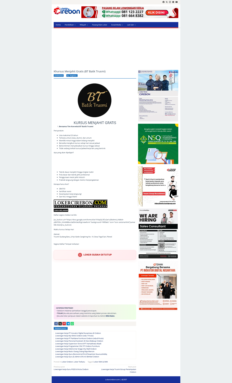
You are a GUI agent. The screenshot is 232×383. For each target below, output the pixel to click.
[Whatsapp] (72, 323)
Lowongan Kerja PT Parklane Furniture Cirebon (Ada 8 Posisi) (79, 338)
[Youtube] (176, 2)
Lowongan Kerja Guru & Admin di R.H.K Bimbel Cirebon (77, 356)
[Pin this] (64, 323)
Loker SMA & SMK (101, 362)
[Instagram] (170, 2)
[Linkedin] (173, 2)
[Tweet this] (60, 323)
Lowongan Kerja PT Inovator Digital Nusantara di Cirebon (78, 333)
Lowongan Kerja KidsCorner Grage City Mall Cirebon (76, 349)
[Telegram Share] (68, 323)
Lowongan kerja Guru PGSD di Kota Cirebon (71, 368)
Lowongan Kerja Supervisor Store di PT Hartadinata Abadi (78, 343)
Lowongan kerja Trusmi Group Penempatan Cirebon (118, 369)
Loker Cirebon (67, 362)
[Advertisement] (116, 49)
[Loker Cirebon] (67, 11)
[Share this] (56, 323)
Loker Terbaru (79, 362)
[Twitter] (166, 2)
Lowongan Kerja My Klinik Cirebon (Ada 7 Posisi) (74, 335)
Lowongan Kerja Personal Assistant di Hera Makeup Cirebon (79, 341)
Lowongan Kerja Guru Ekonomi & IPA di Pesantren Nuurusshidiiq (81, 354)
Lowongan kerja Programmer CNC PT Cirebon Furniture (77, 346)
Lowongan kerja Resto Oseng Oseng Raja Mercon (74, 351)
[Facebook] (163, 2)
